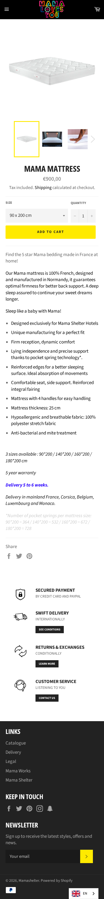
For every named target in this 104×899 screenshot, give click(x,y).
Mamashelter (29, 880)
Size (9, 203)
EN (85, 893)
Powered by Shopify (56, 880)
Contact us (47, 698)
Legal (11, 761)
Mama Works (18, 771)
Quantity (78, 203)
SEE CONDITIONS (49, 630)
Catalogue (16, 743)
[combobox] (83, 893)
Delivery (13, 752)
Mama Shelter (19, 780)
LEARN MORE (47, 664)
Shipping (43, 188)
